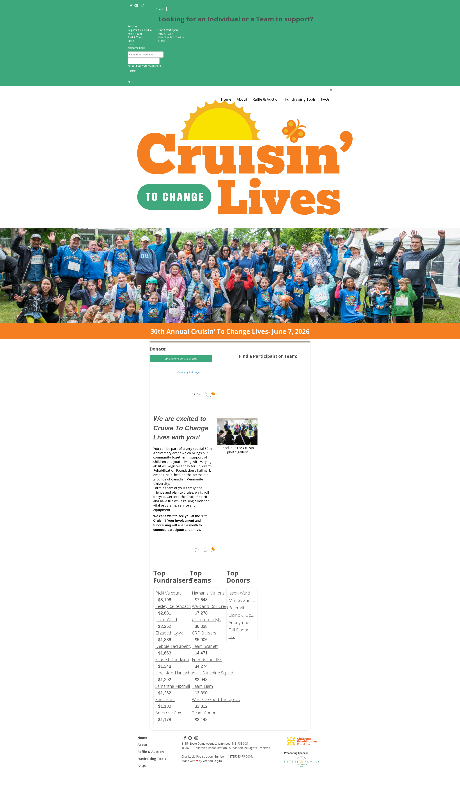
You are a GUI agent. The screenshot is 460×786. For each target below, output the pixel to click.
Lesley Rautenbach (173, 606)
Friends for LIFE (207, 659)
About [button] (242, 99)
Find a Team (165, 33)
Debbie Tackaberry (173, 646)
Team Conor (204, 713)
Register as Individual (140, 30)
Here (158, 65)
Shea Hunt (165, 699)
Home (226, 99)
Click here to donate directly (181, 358)
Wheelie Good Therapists (216, 699)
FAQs (325, 99)
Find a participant (168, 30)
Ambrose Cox (168, 713)
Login (131, 44)
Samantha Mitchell (172, 686)
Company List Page (188, 372)
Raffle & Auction (266, 99)
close (131, 40)
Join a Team (135, 33)
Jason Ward (166, 619)
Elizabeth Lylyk (169, 633)
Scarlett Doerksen (172, 659)
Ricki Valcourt (168, 593)
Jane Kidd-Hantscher (174, 673)
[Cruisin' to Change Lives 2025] (237, 431)
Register (132, 26)
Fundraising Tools (300, 99)
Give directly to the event (172, 37)
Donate (160, 9)
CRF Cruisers (204, 633)
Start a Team (135, 37)
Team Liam (202, 686)
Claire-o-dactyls (206, 619)
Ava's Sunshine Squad (212, 673)
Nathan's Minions (208, 593)
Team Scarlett (205, 646)
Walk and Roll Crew (210, 606)
